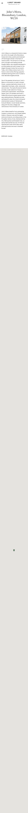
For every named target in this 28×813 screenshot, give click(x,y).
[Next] (24, 37)
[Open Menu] (2, 3)
